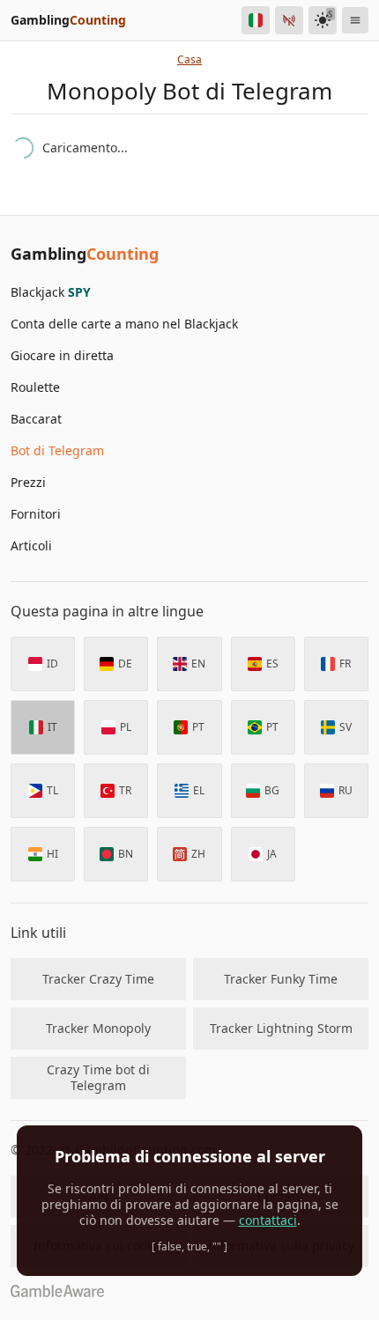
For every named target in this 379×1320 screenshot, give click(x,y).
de (125, 663)
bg (271, 790)
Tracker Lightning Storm (281, 1028)
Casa (189, 59)
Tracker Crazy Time (98, 978)
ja (272, 853)
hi (52, 853)
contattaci (268, 1220)
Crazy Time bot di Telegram (98, 1077)
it (52, 726)
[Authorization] (289, 20)
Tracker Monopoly (98, 1028)
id (52, 663)
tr (125, 790)
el (198, 790)
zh (198, 853)
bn (125, 853)
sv (345, 726)
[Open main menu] (355, 20)
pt (198, 726)
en (198, 663)
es (272, 663)
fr (345, 663)
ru (345, 790)
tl (52, 790)
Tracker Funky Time (281, 978)
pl (125, 726)
